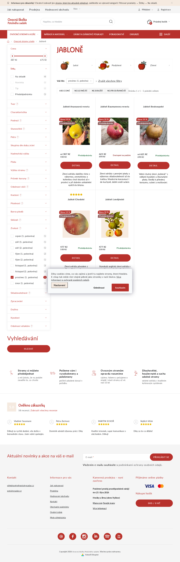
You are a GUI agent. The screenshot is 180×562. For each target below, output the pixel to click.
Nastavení (59, 285)
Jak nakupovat (15, 9)
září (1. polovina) (30, 241)
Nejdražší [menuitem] (97, 91)
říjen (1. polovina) (30, 253)
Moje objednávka (58, 517)
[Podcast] (107, 536)
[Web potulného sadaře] (61, 536)
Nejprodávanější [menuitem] (116, 91)
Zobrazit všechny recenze (44, 410)
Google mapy (109, 503)
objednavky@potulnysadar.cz (20, 485)
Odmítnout (99, 287)
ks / (154, 503)
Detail (76, 165)
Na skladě (30, 76)
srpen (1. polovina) (30, 236)
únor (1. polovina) (30, 283)
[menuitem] (24, 34)
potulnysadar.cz (14, 490)
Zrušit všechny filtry (110, 81)
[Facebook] (72, 536)
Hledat (111, 21)
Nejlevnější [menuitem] (81, 91)
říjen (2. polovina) (30, 259)
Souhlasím (120, 287)
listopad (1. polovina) (30, 265)
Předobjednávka (30, 94)
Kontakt (53, 501)
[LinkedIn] (95, 536)
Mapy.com (97, 503)
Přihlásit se (161, 457)
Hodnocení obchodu (57, 9)
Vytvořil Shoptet (91, 555)
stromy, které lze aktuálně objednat (71, 3)
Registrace (166, 9)
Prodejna (34, 9)
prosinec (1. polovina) (30, 277)
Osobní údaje (56, 512)
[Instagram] (84, 536)
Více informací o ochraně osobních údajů (86, 278)
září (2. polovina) (30, 247)
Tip (30, 88)
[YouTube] (118, 536)
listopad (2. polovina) (30, 271)
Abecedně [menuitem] (64, 91)
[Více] (165, 34)
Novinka (30, 82)
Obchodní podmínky (59, 506)
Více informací (100, 508)
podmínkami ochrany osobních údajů (140, 465)
